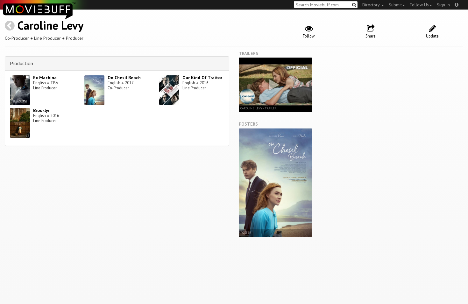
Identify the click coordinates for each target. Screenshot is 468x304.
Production (21, 63)
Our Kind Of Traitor (202, 77)
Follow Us (419, 5)
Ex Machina (45, 77)
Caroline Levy (50, 25)
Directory (371, 5)
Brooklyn (42, 110)
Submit (395, 5)
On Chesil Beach (124, 77)
